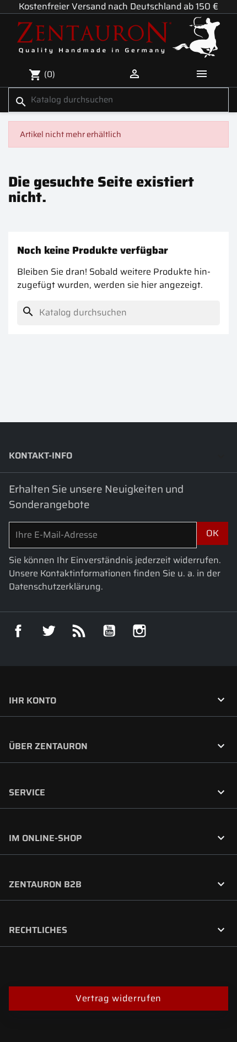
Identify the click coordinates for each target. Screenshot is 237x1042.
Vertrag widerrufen (118, 998)
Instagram (139, 631)
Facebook (18, 631)
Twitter (48, 631)
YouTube (109, 631)
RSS (79, 631)
